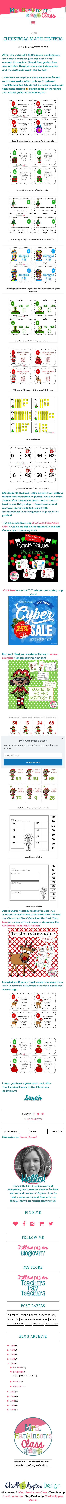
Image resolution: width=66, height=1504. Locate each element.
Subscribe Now (33, 762)
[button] (33, 741)
